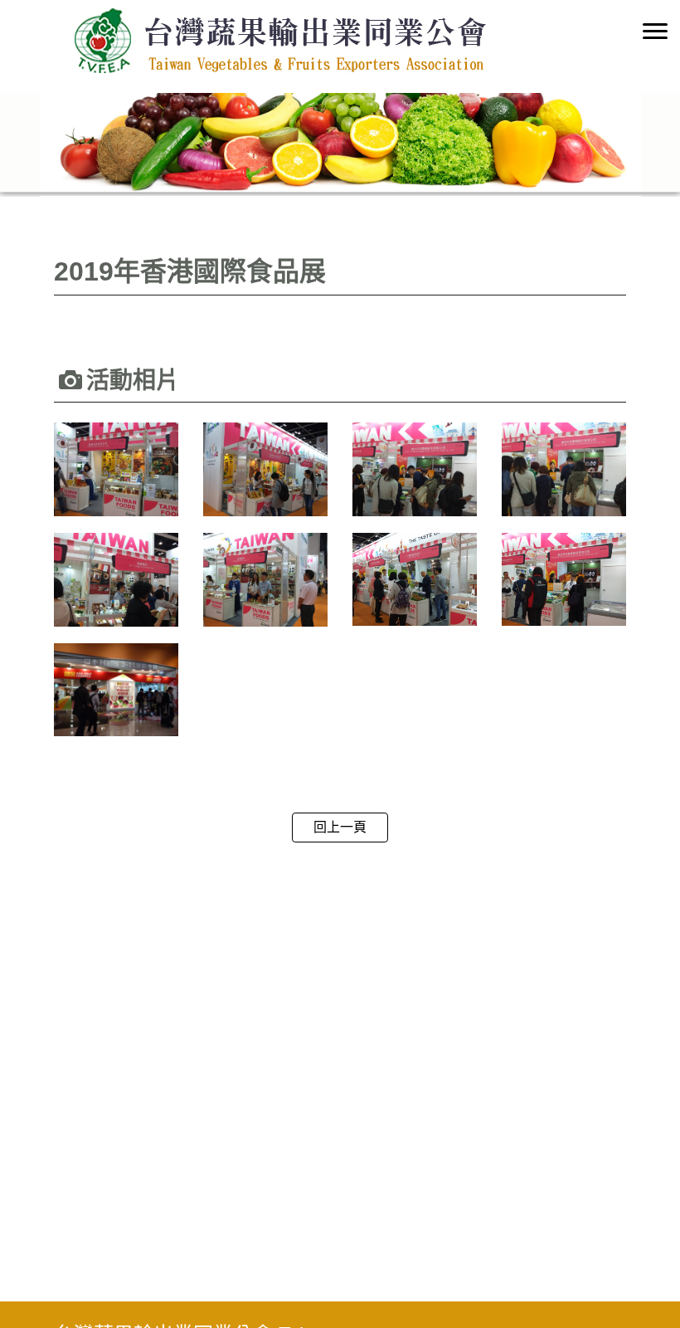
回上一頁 (340, 827)
